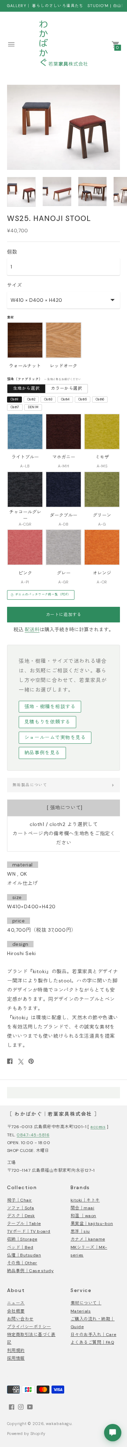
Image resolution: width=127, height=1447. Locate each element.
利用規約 (16, 1350)
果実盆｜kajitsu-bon (92, 1223)
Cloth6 (100, 399)
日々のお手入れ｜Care (93, 1334)
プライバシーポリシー (29, 1327)
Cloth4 (65, 399)
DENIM (33, 407)
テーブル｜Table (24, 1223)
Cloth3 (48, 399)
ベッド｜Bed (20, 1247)
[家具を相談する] (112, 1432)
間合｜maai (82, 1208)
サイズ (14, 285)
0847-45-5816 (33, 1135)
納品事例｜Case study (30, 1271)
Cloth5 (82, 399)
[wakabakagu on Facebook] (11, 1406)
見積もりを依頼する (47, 722)
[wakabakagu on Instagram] (21, 1406)
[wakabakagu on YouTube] (30, 1406)
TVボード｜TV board (28, 1231)
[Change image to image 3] (92, 191)
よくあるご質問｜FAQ (92, 1342)
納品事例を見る (42, 753)
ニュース (16, 1303)
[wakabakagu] (63, 44)
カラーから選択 (66, 388)
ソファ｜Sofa (20, 1208)
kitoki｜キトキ (85, 1200)
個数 (12, 252)
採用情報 (16, 1358)
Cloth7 (15, 407)
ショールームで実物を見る (55, 737)
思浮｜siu (80, 1231)
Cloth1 (15, 399)
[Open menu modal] (11, 44)
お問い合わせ (20, 1319)
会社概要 (16, 1311)
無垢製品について (29, 784)
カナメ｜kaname (88, 1239)
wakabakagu (59, 1423)
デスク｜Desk (21, 1216)
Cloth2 (31, 399)
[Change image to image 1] (21, 192)
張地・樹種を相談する (49, 707)
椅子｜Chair (19, 1200)
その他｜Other (22, 1263)
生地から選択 (26, 388)
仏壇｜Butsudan (24, 1255)
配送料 (32, 629)
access (97, 1127)
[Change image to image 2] (57, 191)
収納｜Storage (22, 1239)
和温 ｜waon (83, 1216)
